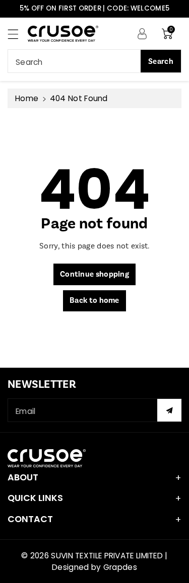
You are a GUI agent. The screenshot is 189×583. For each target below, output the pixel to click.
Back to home (94, 300)
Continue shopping (94, 274)
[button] (18, 34)
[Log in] (142, 33)
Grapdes (120, 567)
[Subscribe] (169, 410)
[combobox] (94, 61)
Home (26, 98)
